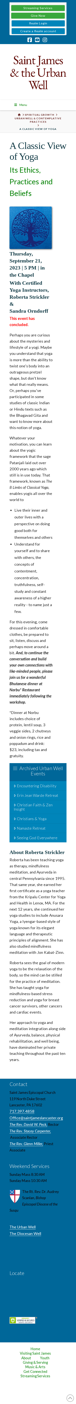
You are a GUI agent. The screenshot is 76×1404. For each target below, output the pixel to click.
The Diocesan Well (25, 1233)
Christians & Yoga (31, 818)
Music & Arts (35, 1367)
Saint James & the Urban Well (38, 72)
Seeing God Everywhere (37, 837)
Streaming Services (38, 8)
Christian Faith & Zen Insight (33, 807)
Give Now (38, 15)
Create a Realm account (38, 31)
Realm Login (38, 23)
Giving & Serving (35, 1362)
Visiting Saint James (35, 1353)
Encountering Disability (36, 785)
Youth (44, 1358)
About (26, 1358)
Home (35, 1349)
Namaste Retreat (31, 828)
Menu (23, 105)
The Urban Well (23, 1227)
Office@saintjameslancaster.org (36, 1117)
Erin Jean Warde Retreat (37, 795)
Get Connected (35, 1371)
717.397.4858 (22, 1111)
